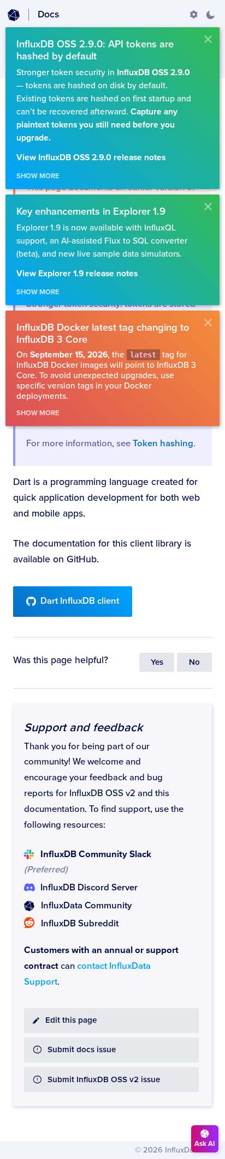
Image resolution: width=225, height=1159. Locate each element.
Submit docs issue (82, 1050)
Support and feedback (83, 727)
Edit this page (71, 1020)
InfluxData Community (86, 905)
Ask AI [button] (204, 1143)
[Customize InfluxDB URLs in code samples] (194, 15)
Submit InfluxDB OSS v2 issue (104, 1080)
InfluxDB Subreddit (80, 923)
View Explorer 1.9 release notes (77, 274)
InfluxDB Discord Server (89, 887)
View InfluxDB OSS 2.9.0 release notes (90, 158)
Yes (157, 662)
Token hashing (163, 443)
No (194, 662)
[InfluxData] (14, 15)
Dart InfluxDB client (79, 601)
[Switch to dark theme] (210, 15)
